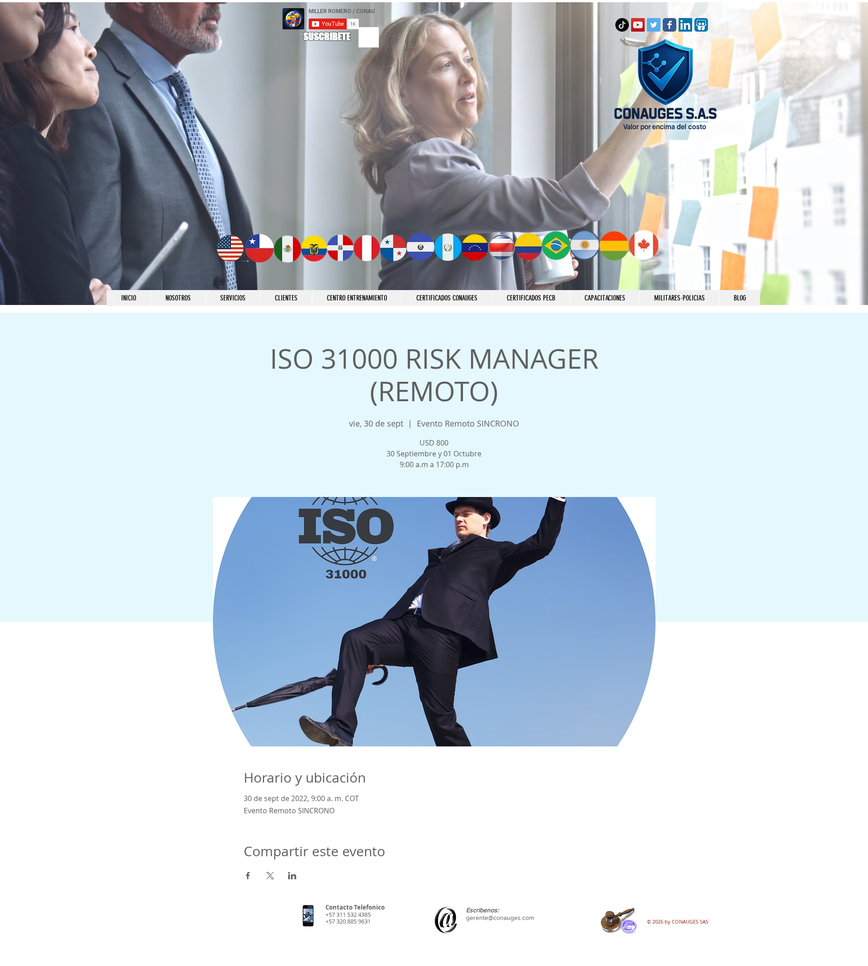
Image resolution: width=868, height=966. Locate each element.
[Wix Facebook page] (669, 25)
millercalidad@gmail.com (499, 932)
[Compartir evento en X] (270, 875)
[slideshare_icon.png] (701, 25)
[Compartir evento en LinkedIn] (292, 875)
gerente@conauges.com (500, 917)
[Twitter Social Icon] (653, 25)
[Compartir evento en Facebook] (248, 875)
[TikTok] (622, 25)
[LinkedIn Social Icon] (685, 25)
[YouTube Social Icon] (638, 25)
